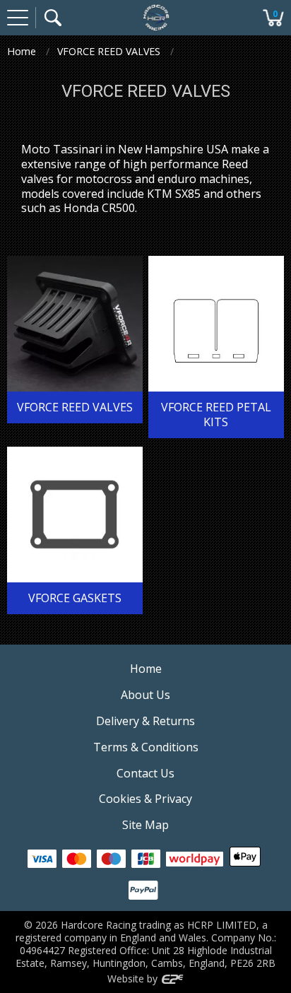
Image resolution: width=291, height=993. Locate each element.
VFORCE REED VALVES (108, 51)
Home (21, 51)
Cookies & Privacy (145, 798)
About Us (145, 695)
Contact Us (145, 773)
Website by (133, 978)
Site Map (145, 825)
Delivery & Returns (145, 721)
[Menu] (17, 17)
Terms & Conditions (145, 747)
